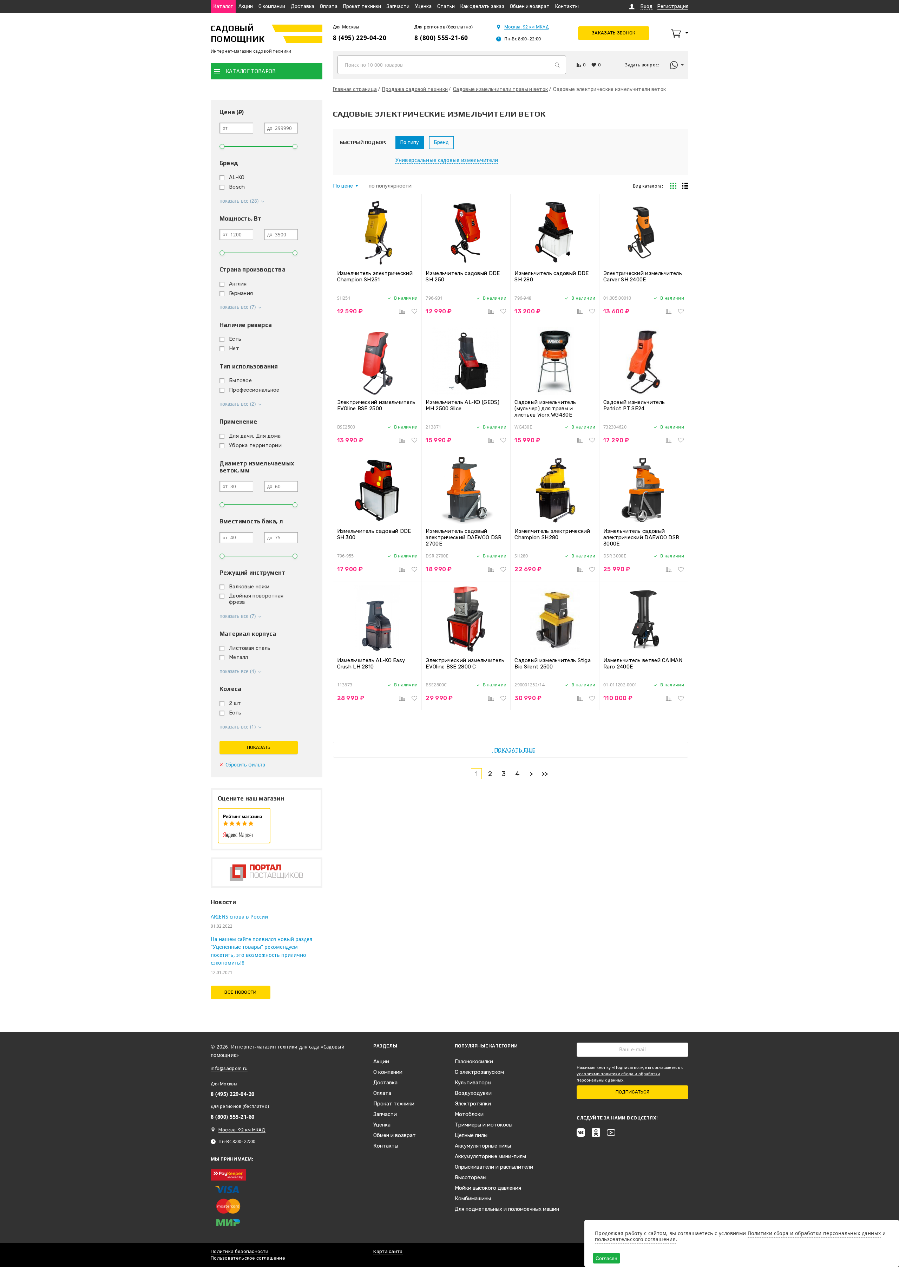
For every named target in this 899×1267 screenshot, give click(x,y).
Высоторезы (470, 1177)
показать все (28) (238, 201)
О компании (271, 6)
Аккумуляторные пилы (483, 1146)
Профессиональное (254, 390)
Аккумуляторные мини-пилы (490, 1156)
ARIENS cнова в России (239, 917)
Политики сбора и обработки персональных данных (814, 1233)
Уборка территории (255, 445)
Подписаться (632, 1092)
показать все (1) (237, 727)
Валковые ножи (249, 586)
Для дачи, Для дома (255, 436)
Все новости (240, 992)
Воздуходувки (473, 1093)
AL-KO (237, 177)
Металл (238, 657)
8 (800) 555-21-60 (441, 37)
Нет (234, 348)
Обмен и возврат (530, 6)
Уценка (423, 6)
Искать (557, 65)
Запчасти (398, 6)
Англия (238, 284)
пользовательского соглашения (635, 1239)
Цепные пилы (471, 1135)
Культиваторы (473, 1082)
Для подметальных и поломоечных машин (507, 1209)
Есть (235, 339)
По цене (343, 186)
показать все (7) (237, 307)
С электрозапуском (479, 1072)
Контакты (567, 6)
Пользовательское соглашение (248, 1258)
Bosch (237, 187)
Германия (241, 293)
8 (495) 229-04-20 (360, 37)
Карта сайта (387, 1251)
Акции (245, 6)
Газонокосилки (474, 1061)
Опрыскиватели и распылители (494, 1167)
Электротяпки (473, 1104)
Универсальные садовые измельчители (446, 160)
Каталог (223, 6)
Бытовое (240, 380)
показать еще (514, 750)
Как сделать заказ (482, 6)
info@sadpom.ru (229, 1068)
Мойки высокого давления (488, 1188)
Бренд (441, 142)
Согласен (606, 1258)
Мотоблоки (469, 1114)
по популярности (390, 186)
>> (545, 774)
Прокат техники (362, 6)
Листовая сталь (249, 648)
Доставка (302, 6)
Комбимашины (473, 1198)
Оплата (328, 6)
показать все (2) (237, 404)
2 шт (235, 703)
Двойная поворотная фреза (256, 599)
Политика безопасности (239, 1251)
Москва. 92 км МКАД (526, 27)
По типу (409, 142)
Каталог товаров (251, 71)
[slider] (221, 146)
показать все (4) (237, 671)
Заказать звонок (614, 32)
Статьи (446, 6)
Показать (258, 747)
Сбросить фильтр (245, 765)
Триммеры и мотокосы (483, 1125)
